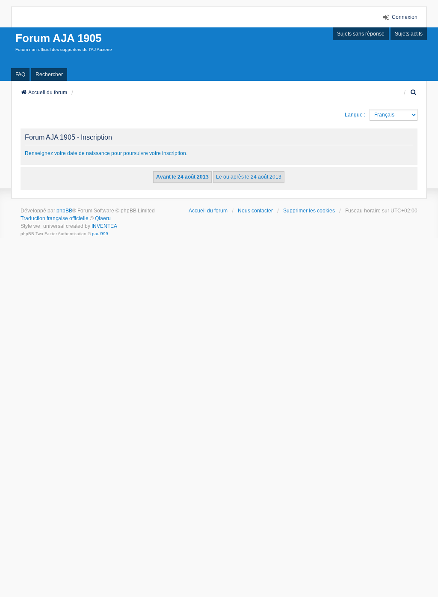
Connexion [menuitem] (404, 17)
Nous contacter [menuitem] (255, 211)
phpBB (64, 211)
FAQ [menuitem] (20, 75)
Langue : (355, 115)
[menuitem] (413, 92)
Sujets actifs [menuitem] (409, 34)
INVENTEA (104, 226)
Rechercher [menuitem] (49, 75)
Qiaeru (103, 218)
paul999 (100, 233)
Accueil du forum (208, 211)
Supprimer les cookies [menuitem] (309, 211)
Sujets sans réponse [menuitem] (361, 34)
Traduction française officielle (55, 218)
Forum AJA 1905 (58, 38)
